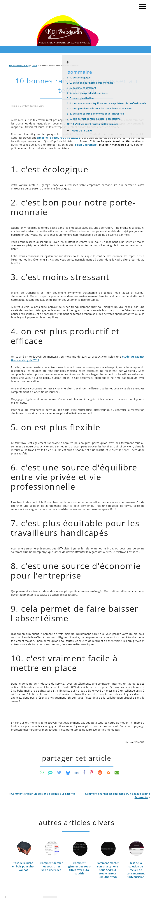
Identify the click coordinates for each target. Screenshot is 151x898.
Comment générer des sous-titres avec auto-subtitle (79, 868)
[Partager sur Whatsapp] (41, 772)
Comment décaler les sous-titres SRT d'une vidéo (51, 866)
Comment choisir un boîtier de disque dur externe (43, 793)
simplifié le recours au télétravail (58, 137)
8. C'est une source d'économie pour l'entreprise (95, 113)
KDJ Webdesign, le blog (19, 65)
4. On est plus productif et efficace (87, 93)
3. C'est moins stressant (81, 87)
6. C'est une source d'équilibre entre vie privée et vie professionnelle (106, 103)
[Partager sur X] (59, 772)
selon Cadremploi (86, 144)
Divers (34, 65)
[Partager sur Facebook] (84, 772)
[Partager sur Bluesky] (68, 772)
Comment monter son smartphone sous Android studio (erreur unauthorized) (107, 870)
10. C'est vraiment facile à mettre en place (92, 124)
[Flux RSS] (108, 772)
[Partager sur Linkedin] (76, 772)
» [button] (117, 795)
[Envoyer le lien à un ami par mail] (117, 772)
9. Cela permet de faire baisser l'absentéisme (93, 118)
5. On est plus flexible (80, 98)
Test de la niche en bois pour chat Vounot (23, 866)
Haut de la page (81, 130)
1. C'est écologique (78, 77)
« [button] (42, 793)
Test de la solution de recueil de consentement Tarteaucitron (136, 870)
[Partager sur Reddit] (100, 772)
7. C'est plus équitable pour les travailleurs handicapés (99, 108)
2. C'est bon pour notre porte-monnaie (90, 82)
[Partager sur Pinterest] (91, 772)
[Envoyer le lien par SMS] (50, 772)
